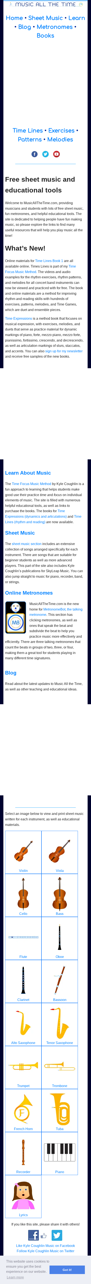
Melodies (60, 140)
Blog (24, 27)
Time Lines (28, 131)
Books (45, 36)
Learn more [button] (15, 1277)
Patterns (30, 140)
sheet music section (26, 544)
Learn (76, 18)
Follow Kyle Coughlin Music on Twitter (45, 1251)
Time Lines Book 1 (49, 261)
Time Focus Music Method (31, 484)
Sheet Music (45, 18)
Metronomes (55, 27)
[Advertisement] (45, 83)
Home (14, 18)
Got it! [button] (67, 1269)
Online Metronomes (29, 593)
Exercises (61, 131)
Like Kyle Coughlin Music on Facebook (45, 1246)
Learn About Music (28, 473)
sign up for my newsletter (64, 351)
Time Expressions (18, 318)
